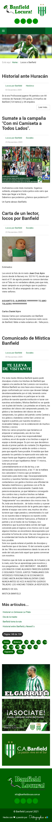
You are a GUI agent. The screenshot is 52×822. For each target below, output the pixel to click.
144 (33, 642)
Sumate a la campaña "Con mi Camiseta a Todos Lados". (24, 123)
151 (30, 647)
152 (36, 647)
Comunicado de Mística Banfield (26, 340)
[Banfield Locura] (18, 10)
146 (45, 642)
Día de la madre (10, 617)
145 (39, 642)
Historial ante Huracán (25, 76)
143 (27, 642)
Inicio (6, 642)
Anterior (17, 642)
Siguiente (8, 651)
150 (24, 647)
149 (18, 647)
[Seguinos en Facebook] (17, 21)
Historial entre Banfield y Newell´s (19, 626)
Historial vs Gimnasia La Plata (17, 612)
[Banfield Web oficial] (26, 750)
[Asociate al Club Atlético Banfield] (26, 715)
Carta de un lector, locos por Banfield (20, 216)
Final (20, 651)
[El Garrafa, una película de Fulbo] (26, 680)
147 (5, 647)
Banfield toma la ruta (12, 621)
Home (15, 62)
